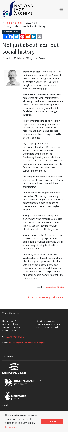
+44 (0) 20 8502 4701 (15, 337)
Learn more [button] (11, 427)
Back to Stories (12, 31)
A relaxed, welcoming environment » (47, 297)
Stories (18, 22)
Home (8, 22)
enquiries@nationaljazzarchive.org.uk (27, 342)
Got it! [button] (52, 421)
